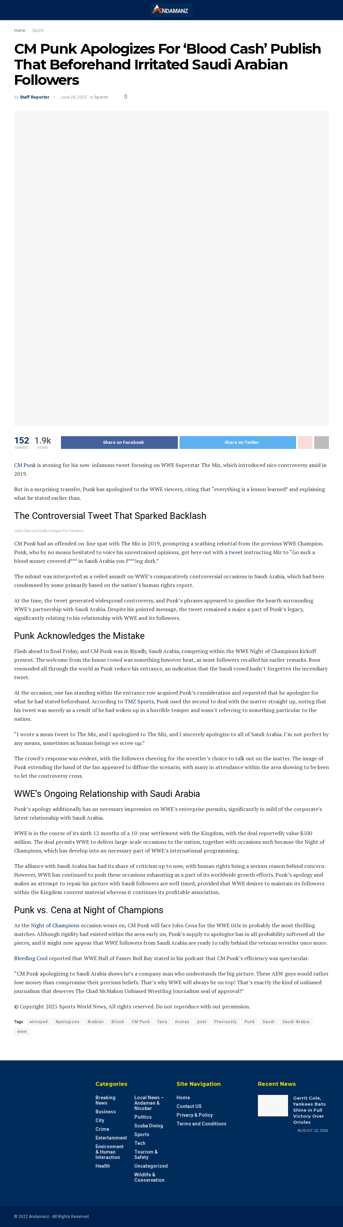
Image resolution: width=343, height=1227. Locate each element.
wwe (22, 1031)
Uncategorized (151, 1166)
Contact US (189, 1106)
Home (19, 30)
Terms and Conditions (201, 1123)
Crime (102, 1129)
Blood (118, 1021)
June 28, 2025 (73, 97)
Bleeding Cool (31, 958)
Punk (250, 1021)
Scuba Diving (148, 1125)
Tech (139, 1143)
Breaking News (105, 1100)
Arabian (95, 1021)
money (182, 1021)
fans (162, 1021)
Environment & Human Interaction (109, 1152)
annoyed (38, 1021)
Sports (38, 30)
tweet (236, 552)
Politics (143, 1117)
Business (105, 1111)
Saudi (269, 1021)
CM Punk (25, 465)
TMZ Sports (139, 701)
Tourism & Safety (146, 1154)
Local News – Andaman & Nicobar (149, 1103)
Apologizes (68, 1021)
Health (102, 1166)
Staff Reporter (35, 97)
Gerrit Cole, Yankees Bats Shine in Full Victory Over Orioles (309, 1110)
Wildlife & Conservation (149, 1177)
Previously (225, 1021)
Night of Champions (55, 925)
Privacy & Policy (195, 1115)
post (202, 1021)
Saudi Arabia (296, 1021)
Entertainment (111, 1138)
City (99, 1120)
